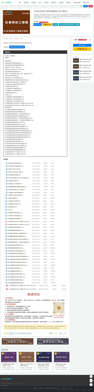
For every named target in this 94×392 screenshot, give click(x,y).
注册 (91, 6)
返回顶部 (90, 389)
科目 (40, 2)
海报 (11, 333)
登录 (86, 6)
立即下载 (38, 24)
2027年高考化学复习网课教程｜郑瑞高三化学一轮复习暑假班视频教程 (85, 61)
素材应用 (53, 2)
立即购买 (82, 45)
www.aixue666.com (14, 388)
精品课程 (26, 2)
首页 (20, 2)
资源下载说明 (77, 2)
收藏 (55, 24)
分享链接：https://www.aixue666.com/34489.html (23, 333)
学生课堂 (33, 2)
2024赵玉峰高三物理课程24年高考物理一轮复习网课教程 (44, 365)
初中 (21, 38)
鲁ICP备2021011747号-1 (66, 388)
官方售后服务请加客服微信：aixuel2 (69, 24)
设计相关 (46, 2)
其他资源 (61, 2)
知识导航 (68, 2)
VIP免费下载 (47, 24)
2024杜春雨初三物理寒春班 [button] (17, 47)
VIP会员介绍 (86, 2)
